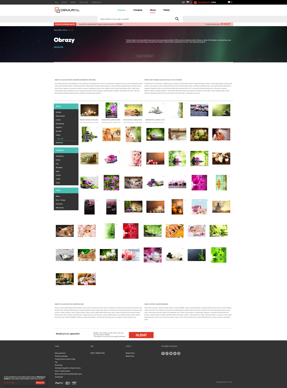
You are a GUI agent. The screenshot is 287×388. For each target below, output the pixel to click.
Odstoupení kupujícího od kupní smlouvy (67, 368)
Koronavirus (59, 365)
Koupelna (59, 127)
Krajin (57, 171)
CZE (183, 2)
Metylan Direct (130, 353)
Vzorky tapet (59, 377)
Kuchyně (58, 112)
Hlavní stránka (58, 30)
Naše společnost (60, 353)
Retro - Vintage (60, 200)
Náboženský (60, 208)
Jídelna (58, 135)
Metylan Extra (130, 356)
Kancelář (58, 131)
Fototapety (137, 10)
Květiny (58, 160)
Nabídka (73, 2)
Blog (56, 2)
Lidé (57, 164)
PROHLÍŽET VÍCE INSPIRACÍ (144, 56)
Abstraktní (59, 167)
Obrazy (153, 10)
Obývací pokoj (60, 116)
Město (58, 196)
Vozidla (58, 175)
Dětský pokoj (60, 124)
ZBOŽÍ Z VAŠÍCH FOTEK (97, 353)
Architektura (60, 156)
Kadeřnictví (59, 143)
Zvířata (58, 179)
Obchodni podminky (61, 356)
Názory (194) (84, 2)
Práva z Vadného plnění (62, 371)
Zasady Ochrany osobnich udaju (65, 359)
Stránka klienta (96, 2)
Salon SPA (60, 139)
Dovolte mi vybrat (9, 383)
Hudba (58, 183)
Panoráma (59, 204)
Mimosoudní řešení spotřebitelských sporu (68, 374)
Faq (56, 362)
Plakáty (166, 10)
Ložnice (58, 120)
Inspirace (121, 10)
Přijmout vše (40, 383)
